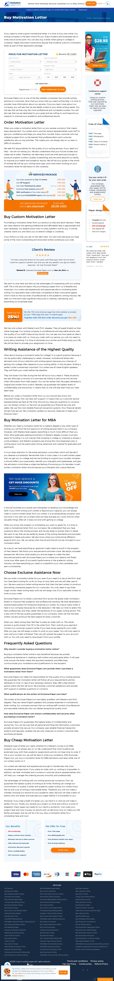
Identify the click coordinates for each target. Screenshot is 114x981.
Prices (37, 4)
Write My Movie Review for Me (15, 946)
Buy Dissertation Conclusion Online (88, 938)
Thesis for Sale (10, 941)
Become (67, 54)
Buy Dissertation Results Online (86, 933)
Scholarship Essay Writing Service (51, 910)
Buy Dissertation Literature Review (16, 955)
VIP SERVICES (42, 84)
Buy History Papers (11, 938)
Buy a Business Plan (82, 913)
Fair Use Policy (69, 964)
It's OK (63, 972)
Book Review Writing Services (50, 896)
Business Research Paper (13, 949)
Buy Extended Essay (82, 916)
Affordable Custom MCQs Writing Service (54, 955)
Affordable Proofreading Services (51, 944)
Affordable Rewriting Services (50, 946)
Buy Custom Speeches (48, 891)
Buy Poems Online (82, 894)
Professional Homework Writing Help (17, 952)
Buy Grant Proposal (82, 888)
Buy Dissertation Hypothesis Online (88, 927)
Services (31, 4)
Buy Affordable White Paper (85, 919)
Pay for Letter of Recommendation (88, 949)
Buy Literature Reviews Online (15, 924)
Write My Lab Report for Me (85, 941)
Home (89, 18)
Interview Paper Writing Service (50, 941)
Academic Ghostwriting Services (51, 913)
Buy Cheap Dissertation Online (50, 924)
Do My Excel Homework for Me (50, 949)
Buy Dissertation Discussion (85, 935)
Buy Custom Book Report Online (51, 916)
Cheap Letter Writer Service (85, 896)
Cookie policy (85, 964)
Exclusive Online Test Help (85, 908)
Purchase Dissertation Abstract (15, 930)
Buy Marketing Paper (12, 927)
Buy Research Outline (83, 905)
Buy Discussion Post (11, 916)
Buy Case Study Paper (47, 927)
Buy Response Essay (11, 908)
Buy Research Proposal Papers (50, 902)
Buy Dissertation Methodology (86, 930)
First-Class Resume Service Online (51, 894)
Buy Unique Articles (46, 905)
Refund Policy (101, 964)
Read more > (83, 10)
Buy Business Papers (47, 935)
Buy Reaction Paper (11, 891)
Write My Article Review (13, 913)
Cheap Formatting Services (49, 930)
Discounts (52, 4)
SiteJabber (43, 273)
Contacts (80, 4)
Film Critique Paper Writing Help (51, 938)
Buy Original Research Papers (14, 894)
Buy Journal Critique (11, 944)
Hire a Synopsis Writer (83, 891)
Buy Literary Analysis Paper (13, 899)
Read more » (18, 976)
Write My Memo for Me (83, 902)
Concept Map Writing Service (15, 902)
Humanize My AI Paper (12, 896)
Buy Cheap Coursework (48, 921)
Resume (69, 4)
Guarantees (61, 4)
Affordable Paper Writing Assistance (52, 919)
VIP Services (9, 888)
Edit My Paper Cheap (47, 933)
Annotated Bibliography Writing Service (53, 899)
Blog (75, 4)
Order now (91, 3)
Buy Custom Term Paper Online (51, 908)
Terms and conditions (77, 961)
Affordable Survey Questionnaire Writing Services (92, 944)
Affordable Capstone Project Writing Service (20, 921)
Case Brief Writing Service (13, 919)
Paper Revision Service (12, 935)
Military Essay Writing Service (14, 933)
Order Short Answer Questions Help (88, 910)
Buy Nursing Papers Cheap (13, 905)
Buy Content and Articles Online (16, 910)
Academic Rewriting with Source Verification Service (92, 946)
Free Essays (44, 4)
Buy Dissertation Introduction (86, 921)
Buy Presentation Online (48, 952)
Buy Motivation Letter (83, 899)
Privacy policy (97, 961)
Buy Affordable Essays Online (50, 888)
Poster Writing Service (83, 924)
